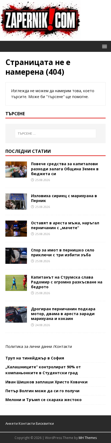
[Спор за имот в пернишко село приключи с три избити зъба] (16, 260)
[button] (104, 46)
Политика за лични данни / (29, 346)
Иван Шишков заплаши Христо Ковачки (46, 381)
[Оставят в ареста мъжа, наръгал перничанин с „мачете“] (16, 233)
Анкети (11, 423)
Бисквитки (45, 423)
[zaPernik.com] (40, 37)
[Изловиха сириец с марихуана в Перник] (16, 206)
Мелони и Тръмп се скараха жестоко (43, 399)
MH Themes (88, 437)
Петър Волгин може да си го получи (42, 390)
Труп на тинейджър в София (34, 358)
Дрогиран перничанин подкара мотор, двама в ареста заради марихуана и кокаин (63, 313)
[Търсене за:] (56, 133)
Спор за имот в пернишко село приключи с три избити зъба (62, 252)
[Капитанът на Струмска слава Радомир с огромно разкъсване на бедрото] (16, 287)
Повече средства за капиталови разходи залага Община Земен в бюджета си (65, 168)
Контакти (63, 346)
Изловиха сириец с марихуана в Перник (64, 198)
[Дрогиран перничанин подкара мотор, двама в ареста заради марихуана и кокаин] (16, 319)
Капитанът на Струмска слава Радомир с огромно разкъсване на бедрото (66, 282)
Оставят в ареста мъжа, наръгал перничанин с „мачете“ (65, 225)
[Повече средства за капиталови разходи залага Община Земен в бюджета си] (16, 174)
